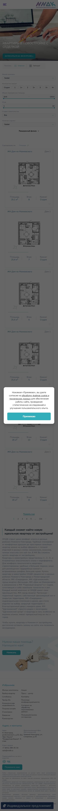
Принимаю (29, 416)
